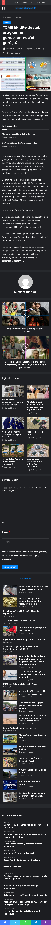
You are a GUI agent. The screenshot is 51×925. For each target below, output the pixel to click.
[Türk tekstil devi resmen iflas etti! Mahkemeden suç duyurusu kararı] (38, 392)
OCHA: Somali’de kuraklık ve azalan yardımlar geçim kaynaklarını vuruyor (32, 718)
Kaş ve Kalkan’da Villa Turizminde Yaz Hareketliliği (12, 461)
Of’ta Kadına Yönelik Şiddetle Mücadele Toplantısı (27, 2)
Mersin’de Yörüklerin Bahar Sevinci (18, 134)
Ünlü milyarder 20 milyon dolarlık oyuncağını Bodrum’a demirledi (33, 674)
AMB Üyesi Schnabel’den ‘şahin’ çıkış (19, 143)
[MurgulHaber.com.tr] (25, 8)
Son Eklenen (25, 578)
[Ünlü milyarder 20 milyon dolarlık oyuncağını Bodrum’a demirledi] (10, 675)
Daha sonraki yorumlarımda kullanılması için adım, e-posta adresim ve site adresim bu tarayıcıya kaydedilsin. (24, 555)
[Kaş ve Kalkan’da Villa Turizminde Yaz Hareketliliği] (13, 450)
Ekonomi (17, 17)
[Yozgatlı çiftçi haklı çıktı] (38, 423)
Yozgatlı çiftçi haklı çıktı (36, 433)
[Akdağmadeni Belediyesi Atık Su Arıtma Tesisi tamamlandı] (38, 450)
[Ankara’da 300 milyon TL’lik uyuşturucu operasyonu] (10, 695)
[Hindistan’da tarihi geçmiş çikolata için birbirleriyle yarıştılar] (10, 706)
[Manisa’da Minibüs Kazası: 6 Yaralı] (10, 738)
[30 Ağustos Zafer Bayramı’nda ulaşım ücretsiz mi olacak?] (10, 590)
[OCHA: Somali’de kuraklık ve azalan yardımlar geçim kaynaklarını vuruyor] (10, 719)
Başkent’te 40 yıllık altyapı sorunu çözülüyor (24, 639)
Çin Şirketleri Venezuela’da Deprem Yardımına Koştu (12, 402)
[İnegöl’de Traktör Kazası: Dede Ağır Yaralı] (10, 762)
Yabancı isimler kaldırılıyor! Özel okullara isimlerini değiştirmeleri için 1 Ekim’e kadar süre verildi (32, 660)
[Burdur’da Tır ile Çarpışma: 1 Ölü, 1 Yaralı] (10, 631)
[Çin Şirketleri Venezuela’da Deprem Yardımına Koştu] (13, 391)
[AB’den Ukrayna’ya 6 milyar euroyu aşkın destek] (13, 423)
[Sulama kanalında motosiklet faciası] (10, 750)
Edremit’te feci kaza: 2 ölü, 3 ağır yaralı (21, 728)
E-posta (6, 532)
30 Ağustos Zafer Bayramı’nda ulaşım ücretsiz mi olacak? (33, 588)
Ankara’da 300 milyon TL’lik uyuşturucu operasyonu (32, 692)
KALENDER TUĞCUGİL (14, 49)
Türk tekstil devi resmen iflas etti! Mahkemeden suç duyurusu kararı (35, 406)
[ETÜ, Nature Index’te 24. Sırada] (10, 785)
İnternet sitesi (8, 542)
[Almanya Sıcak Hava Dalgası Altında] (10, 773)
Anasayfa (8, 17)
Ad (4, 522)
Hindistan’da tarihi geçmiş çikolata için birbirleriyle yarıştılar (32, 705)
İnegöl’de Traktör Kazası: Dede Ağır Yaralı (31, 759)
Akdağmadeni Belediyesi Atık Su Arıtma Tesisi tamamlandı (35, 463)
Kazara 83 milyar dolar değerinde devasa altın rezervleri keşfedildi (30, 601)
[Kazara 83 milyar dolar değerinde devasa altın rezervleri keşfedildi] (10, 602)
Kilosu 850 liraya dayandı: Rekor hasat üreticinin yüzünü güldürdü (21, 648)
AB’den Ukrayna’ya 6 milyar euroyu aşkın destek (12, 434)
